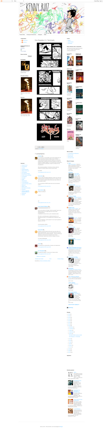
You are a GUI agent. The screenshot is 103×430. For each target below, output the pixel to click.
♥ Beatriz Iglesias (71, 238)
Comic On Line (24, 165)
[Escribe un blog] (39, 147)
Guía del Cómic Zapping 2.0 (73, 304)
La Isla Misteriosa (25, 182)
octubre (70, 330)
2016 (69, 315)
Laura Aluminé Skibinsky (43, 206)
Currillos (23, 168)
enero (70, 346)
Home (69, 163)
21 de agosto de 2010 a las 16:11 (44, 186)
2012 (69, 322)
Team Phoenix (70, 41)
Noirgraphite (70, 268)
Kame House (70, 156)
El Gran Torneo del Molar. (26, 175)
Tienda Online (22, 34)
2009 (69, 349)
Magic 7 (69, 40)
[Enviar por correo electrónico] (38, 147)
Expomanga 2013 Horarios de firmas (74, 269)
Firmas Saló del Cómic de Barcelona (78, 400)
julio (70, 338)
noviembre (71, 328)
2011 (69, 324)
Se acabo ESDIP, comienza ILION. (75, 335)
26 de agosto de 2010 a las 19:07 (44, 253)
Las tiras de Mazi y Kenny (26, 183)
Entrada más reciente (39, 258)
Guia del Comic (71, 157)
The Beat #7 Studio (72, 196)
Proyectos (24, 189)
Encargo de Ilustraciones (31, 34)
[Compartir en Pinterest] (43, 147)
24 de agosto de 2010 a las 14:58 (44, 226)
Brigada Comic (71, 207)
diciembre (71, 327)
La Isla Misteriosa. (77, 408)
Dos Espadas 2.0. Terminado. (74, 336)
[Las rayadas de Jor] (72, 292)
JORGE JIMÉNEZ (71, 282)
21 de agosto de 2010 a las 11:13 (44, 172)
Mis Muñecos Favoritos (26, 188)
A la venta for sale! (77, 185)
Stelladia (39, 156)
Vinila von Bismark (77, 239)
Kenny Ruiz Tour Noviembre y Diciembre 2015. (77, 391)
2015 (69, 317)
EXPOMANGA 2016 (77, 380)
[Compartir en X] (41, 147)
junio (70, 340)
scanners (25, 42)
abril (70, 343)
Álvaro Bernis (41, 190)
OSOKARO (70, 172)
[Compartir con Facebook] (42, 147)
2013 (69, 320)
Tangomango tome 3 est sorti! (73, 248)
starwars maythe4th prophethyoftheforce (25, 191)
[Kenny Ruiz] (21, 49)
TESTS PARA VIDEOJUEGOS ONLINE (77, 174)
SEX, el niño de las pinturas (73, 276)
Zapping (23, 194)
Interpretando (24, 180)
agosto (70, 333)
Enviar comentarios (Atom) (45, 260)
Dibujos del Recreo (25, 170)
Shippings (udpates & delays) (73, 208)
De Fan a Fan (70, 154)
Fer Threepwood (41, 250)
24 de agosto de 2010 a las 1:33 (44, 202)
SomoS (69, 277)
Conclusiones (24, 166)
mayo (70, 342)
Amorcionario (76, 258)
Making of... (24, 185)
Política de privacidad (72, 164)
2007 (69, 352)
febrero (70, 345)
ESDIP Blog (70, 307)
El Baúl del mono (71, 184)
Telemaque (70, 43)
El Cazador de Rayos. (26, 173)
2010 (69, 325)
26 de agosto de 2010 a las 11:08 (44, 247)
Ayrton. (75, 372)
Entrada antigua (61, 258)
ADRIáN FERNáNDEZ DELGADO (74, 247)
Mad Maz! (76, 217)
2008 (69, 350)
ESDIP (23, 179)
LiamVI (39, 243)
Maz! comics (70, 216)
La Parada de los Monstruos (73, 153)
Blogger (61, 426)
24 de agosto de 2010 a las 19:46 (44, 240)
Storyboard (24, 193)
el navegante (24, 176)
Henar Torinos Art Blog (72, 257)
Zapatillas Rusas (71, 227)
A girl (75, 228)
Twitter (45, 34)
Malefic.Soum (24, 186)
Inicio (50, 258)
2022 (69, 314)
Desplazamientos (25, 169)
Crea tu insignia (23, 51)
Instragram (40, 34)
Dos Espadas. (41, 148)
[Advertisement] (25, 139)
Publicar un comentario (41, 256)
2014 (69, 319)
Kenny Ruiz (40, 176)
